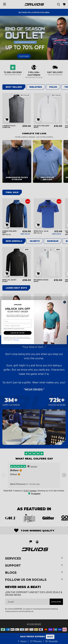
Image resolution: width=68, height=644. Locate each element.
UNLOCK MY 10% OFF (18, 333)
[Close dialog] (64, 302)
